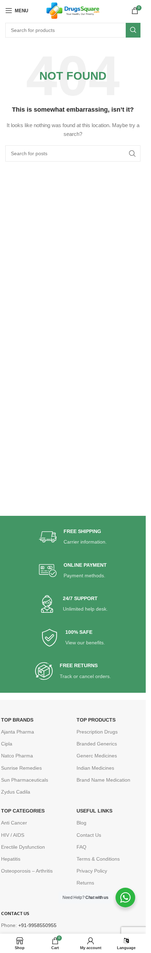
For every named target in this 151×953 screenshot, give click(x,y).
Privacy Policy (92, 871)
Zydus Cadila (15, 792)
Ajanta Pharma (17, 732)
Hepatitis (10, 859)
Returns (85, 883)
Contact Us (89, 835)
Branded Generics (97, 744)
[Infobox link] (73, 537)
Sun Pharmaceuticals (24, 780)
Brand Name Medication (103, 780)
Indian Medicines (95, 768)
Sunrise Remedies (21, 768)
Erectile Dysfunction (23, 847)
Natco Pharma (17, 755)
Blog (81, 823)
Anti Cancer (14, 823)
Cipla (6, 744)
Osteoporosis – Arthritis (27, 871)
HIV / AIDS (12, 835)
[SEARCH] (133, 30)
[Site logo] (73, 10)
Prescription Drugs (97, 732)
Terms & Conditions (98, 859)
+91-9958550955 (37, 925)
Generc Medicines (97, 755)
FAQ (81, 847)
